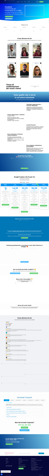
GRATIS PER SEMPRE (5, 204)
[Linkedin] (8, 466)
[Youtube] (11, 466)
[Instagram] (9, 466)
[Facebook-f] (6, 466)
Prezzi (22, 1)
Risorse (25, 1)
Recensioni (18, 1)
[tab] (6, 400)
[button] (34, 11)
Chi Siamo (29, 1)
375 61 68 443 (24, 425)
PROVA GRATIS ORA (15, 207)
